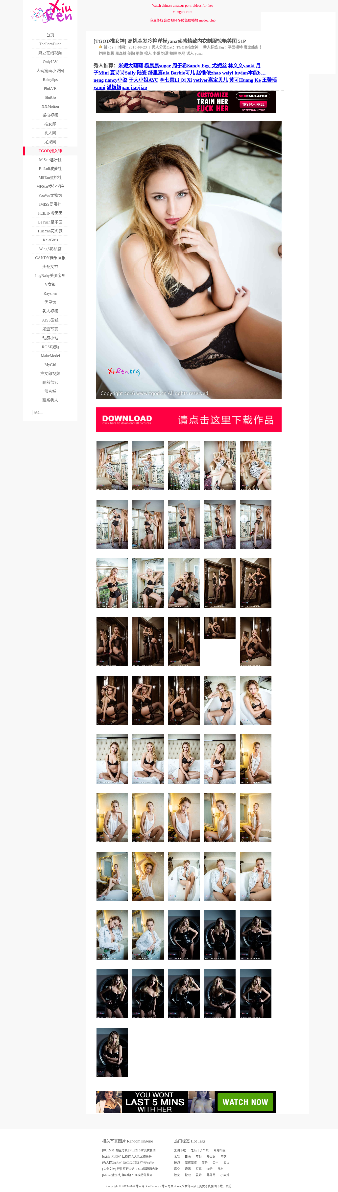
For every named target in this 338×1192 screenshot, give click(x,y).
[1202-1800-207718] (220, 492)
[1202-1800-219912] (256, 492)
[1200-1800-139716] (113, 668)
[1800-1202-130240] (220, 641)
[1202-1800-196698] (149, 609)
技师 (177, 1163)
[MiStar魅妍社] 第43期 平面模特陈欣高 (127, 1175)
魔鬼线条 (251, 47)
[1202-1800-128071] (220, 785)
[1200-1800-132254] (184, 1020)
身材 (220, 1169)
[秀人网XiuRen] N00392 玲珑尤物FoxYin (128, 1163)
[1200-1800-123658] (220, 961)
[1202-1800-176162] (113, 609)
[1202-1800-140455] (256, 785)
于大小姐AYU (143, 80)
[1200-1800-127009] (113, 1020)
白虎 (188, 1156)
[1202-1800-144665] (149, 903)
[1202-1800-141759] (220, 727)
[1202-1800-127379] (149, 844)
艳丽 (181, 53)
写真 (199, 1169)
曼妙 (199, 1175)
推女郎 (186, 1186)
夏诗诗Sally (123, 72)
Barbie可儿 (183, 72)
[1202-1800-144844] (149, 961)
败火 (226, 1163)
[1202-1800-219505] (149, 492)
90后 (210, 1169)
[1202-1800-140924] (256, 668)
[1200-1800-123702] (256, 961)
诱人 (190, 53)
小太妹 (224, 1175)
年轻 (199, 1156)
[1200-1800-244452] (184, 492)
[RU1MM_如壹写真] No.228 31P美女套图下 (130, 1150)
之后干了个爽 (200, 1150)
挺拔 (110, 53)
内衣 (223, 1156)
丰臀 (156, 53)
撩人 (148, 53)
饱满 (165, 53)
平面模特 (235, 47)
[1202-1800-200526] (184, 551)
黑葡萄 (211, 1175)
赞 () (108, 47)
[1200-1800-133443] (220, 1020)
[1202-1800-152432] (184, 727)
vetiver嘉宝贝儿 (210, 80)
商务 (205, 1163)
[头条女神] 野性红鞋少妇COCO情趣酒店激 (130, 1169)
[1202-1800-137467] (113, 844)
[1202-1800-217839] (220, 551)
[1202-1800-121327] (220, 903)
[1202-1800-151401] (220, 609)
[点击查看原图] (189, 401)
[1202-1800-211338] (256, 551)
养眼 (102, 53)
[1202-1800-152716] (256, 609)
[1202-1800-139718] (184, 668)
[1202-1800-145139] (113, 903)
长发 (177, 1156)
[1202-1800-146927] (113, 727)
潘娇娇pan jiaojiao (127, 87)
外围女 (211, 1156)
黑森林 (120, 53)
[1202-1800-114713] (256, 903)
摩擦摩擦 (191, 1163)
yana (199, 53)
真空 (177, 1169)
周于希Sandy (186, 65)
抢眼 (173, 53)
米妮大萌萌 (130, 65)
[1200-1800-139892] (149, 668)
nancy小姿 (116, 80)
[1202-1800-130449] (184, 785)
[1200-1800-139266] (149, 1020)
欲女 (177, 1175)
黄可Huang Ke (245, 80)
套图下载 (180, 1150)
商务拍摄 (219, 1150)
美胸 (131, 53)
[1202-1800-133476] (149, 785)
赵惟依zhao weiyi (214, 72)
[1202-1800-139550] (256, 727)
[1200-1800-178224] (184, 609)
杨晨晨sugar (157, 65)
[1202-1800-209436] (113, 551)
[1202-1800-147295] (113, 961)
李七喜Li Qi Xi (176, 80)
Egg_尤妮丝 (214, 65)
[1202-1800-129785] (256, 844)
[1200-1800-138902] (113, 1079)
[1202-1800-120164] (184, 903)
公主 (215, 1163)
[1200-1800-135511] (184, 961)
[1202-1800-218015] (113, 492)
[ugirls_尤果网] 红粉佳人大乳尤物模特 (127, 1156)
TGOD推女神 (187, 47)
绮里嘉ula (158, 72)
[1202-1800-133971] (220, 844)
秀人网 (140, 1186)
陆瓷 (142, 72)
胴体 (139, 53)
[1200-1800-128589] (256, 1020)
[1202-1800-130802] (113, 785)
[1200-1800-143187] (149, 727)
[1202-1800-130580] (184, 844)
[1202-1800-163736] (149, 551)
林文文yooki (241, 65)
